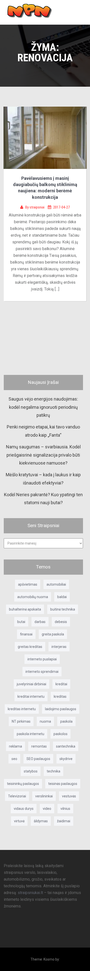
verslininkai (44, 796)
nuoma (45, 721)
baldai (62, 597)
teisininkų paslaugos (23, 784)
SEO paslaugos (38, 759)
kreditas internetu (22, 709)
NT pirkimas (21, 721)
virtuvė (19, 821)
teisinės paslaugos (62, 784)
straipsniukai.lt (30, 892)
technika (53, 771)
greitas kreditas (30, 647)
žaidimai (63, 821)
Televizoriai (17, 796)
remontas (39, 746)
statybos (31, 771)
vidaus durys (24, 809)
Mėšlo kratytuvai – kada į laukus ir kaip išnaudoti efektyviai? (43, 478)
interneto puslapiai (42, 659)
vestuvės (69, 796)
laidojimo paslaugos (60, 709)
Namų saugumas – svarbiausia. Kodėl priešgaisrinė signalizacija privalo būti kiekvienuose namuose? (43, 455)
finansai (26, 634)
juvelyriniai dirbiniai (31, 684)
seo (14, 759)
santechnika (65, 746)
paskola (66, 721)
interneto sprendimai (42, 672)
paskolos (61, 734)
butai (21, 622)
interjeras (59, 647)
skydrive (66, 759)
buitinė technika (62, 609)
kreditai (61, 684)
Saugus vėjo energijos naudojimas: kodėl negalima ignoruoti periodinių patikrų (43, 407)
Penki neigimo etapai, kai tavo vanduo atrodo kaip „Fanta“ (43, 430)
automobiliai (56, 584)
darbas (40, 622)
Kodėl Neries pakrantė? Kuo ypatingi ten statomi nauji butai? (43, 498)
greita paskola (53, 634)
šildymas (41, 821)
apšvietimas (27, 584)
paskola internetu (30, 734)
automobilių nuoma (32, 597)
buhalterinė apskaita (25, 609)
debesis (61, 622)
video (47, 809)
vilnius (65, 809)
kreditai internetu (31, 696)
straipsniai (37, 207)
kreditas (60, 696)
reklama (15, 746)
